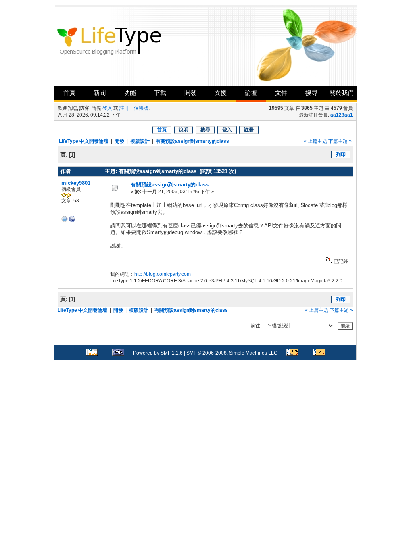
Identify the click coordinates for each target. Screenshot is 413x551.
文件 (281, 92)
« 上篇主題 (315, 141)
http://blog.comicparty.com (162, 274)
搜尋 (311, 92)
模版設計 (140, 141)
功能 (130, 92)
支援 (221, 92)
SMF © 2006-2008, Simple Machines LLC (231, 353)
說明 (183, 130)
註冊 (249, 130)
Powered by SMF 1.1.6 (158, 353)
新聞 (100, 92)
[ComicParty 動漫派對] (72, 220)
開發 (190, 92)
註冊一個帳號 (133, 108)
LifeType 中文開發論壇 (83, 141)
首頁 (69, 92)
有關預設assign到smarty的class (192, 141)
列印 (341, 154)
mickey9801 (75, 183)
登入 (107, 108)
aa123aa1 (341, 115)
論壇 (251, 92)
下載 (160, 92)
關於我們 (342, 92)
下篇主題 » (340, 141)
